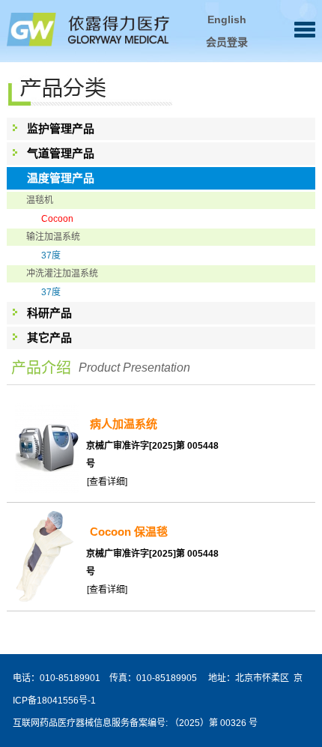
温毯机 (39, 200)
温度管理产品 (60, 178)
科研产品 (49, 312)
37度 (51, 255)
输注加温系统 (53, 237)
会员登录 (227, 42)
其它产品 (49, 337)
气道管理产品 (60, 153)
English (226, 19)
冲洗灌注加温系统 (62, 273)
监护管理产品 (60, 128)
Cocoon (57, 219)
